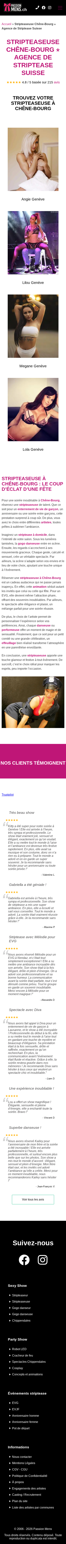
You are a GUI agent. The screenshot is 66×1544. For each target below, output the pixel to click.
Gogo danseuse (22, 1314)
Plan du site (19, 1501)
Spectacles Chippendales (29, 1361)
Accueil (6, 24)
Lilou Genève (33, 283)
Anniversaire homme (25, 1415)
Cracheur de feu (22, 1355)
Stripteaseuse (21, 1301)
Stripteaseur (20, 1295)
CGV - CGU (19, 1469)
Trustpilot (8, 794)
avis (57, 82)
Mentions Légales (23, 1463)
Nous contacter (22, 1456)
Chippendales (21, 1320)
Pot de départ (21, 1428)
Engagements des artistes (29, 1488)
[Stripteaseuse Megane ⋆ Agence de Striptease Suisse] (33, 326)
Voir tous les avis (33, 1199)
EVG (15, 1402)
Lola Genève (33, 449)
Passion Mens (42, 1528)
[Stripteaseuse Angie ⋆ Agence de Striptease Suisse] (33, 160)
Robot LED (19, 1349)
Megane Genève (33, 366)
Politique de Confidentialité (29, 1475)
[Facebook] (43, 8)
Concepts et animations (27, 1374)
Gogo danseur (21, 1307)
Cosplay (17, 1367)
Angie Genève (33, 199)
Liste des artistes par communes (33, 1507)
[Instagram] (49, 8)
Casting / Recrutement (26, 1494)
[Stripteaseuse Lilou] (33, 243)
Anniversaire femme (25, 1421)
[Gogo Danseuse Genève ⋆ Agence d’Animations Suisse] (33, 410)
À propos (18, 1482)
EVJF (15, 1409)
